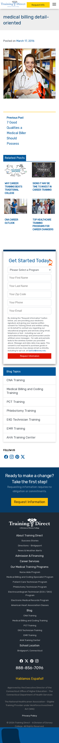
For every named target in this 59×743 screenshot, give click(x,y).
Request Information (29, 356)
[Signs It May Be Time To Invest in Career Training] (43, 176)
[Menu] (55, 4)
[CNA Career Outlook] (15, 213)
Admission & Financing (29, 555)
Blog (29, 610)
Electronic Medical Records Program (30, 600)
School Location (29, 645)
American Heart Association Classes (30, 605)
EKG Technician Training (23, 419)
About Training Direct (29, 535)
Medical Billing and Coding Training (25, 391)
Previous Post (16, 131)
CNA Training (16, 380)
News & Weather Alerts (30, 550)
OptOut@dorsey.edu (37, 351)
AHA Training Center (21, 437)
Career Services (29, 561)
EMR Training (16, 428)
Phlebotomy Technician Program (30, 586)
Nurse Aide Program (30, 572)
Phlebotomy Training (21, 411)
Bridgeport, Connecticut (30, 650)
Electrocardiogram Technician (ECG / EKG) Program (30, 593)
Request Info (38, 5)
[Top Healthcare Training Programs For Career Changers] (43, 213)
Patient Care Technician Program (30, 581)
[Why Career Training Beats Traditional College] (15, 176)
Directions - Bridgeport (30, 545)
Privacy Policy (29, 715)
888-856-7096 (29, 668)
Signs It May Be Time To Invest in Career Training (42, 186)
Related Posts (15, 158)
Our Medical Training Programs (29, 566)
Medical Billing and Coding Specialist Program (30, 577)
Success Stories (30, 540)
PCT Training (16, 402)
